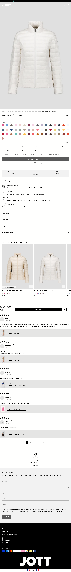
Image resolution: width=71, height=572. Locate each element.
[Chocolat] (50, 134)
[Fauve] (59, 134)
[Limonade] (55, 130)
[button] (3, 333)
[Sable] (55, 134)
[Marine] (59, 125)
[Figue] (46, 134)
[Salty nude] (7, 130)
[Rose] (3, 125)
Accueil (4, 111)
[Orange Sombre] (37, 134)
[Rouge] (50, 130)
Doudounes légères (35, 111)
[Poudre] (3, 138)
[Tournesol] (24, 134)
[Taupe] (11, 125)
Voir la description (6, 118)
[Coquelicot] (68, 134)
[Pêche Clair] (33, 130)
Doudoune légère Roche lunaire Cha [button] (16, 434)
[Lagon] (16, 134)
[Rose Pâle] (20, 125)
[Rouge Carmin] (3, 134)
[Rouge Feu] (63, 125)
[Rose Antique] (20, 134)
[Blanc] (68, 125)
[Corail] (33, 134)
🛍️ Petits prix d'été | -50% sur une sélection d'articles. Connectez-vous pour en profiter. (35, 1)
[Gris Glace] (16, 130)
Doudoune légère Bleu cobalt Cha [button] (16, 385)
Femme (9, 111)
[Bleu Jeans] (46, 125)
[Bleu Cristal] (7, 125)
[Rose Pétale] (16, 125)
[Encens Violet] (29, 130)
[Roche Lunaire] (59, 130)
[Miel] (63, 130)
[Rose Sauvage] (7, 134)
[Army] (46, 130)
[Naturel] (24, 125)
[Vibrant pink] (37, 130)
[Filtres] (65, 309)
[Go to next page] (47, 442)
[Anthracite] (37, 125)
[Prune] (29, 125)
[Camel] (11, 134)
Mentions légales (29, 546)
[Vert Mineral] (20, 130)
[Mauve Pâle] (42, 125)
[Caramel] (42, 134)
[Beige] (24, 130)
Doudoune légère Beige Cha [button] (14, 333)
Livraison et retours (45, 546)
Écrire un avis (38, 309)
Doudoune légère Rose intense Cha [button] (16, 410)
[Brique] (63, 134)
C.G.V (37, 546)
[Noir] (50, 125)
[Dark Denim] (11, 130)
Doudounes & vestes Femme (20, 111)
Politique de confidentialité (17, 546)
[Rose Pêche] (55, 125)
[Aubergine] (29, 134)
